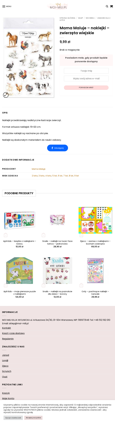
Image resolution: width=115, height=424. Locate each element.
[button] (7, 6)
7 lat (65, 175)
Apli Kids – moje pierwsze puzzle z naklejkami (20, 292)
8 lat (71, 175)
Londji (5, 360)
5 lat (54, 175)
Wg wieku (90, 18)
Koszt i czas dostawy (13, 333)
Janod (5, 355)
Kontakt (6, 328)
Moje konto (8, 398)
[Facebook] (57, 148)
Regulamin (8, 338)
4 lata (48, 175)
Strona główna (67, 18)
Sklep (80, 18)
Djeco (5, 366)
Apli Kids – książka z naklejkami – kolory (19, 242)
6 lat (60, 175)
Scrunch (6, 371)
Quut (4, 376)
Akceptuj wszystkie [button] (33, 418)
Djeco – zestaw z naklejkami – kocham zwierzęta (95, 242)
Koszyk (6, 393)
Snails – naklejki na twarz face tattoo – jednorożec (57, 242)
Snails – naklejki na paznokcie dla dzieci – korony (57, 292)
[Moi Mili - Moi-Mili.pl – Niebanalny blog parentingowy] (57, 6)
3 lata (41, 175)
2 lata (35, 175)
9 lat (76, 175)
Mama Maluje (38, 169)
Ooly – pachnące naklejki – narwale (95, 292)
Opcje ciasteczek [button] (13, 417)
